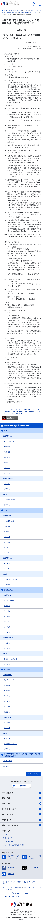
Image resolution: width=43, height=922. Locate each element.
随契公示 (7, 462)
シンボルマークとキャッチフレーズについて (12, 888)
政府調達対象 (7, 436)
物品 (5, 431)
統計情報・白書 (7, 814)
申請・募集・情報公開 (10, 825)
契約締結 (6, 766)
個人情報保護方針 (30, 882)
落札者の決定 (7, 761)
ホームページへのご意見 (11, 896)
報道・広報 (6, 798)
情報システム (8, 590)
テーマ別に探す (7, 793)
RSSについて (28, 893)
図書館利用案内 (8, 841)
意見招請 (7, 452)
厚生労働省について (9, 809)
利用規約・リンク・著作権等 (12, 883)
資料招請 (7, 446)
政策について (7, 803)
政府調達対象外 (8, 478)
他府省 (5, 834)
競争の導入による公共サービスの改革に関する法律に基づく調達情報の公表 (23, 755)
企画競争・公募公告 (10, 500)
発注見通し (7, 738)
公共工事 (7, 669)
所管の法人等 (7, 838)
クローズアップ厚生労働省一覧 (13, 845)
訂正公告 (7, 473)
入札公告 (7, 457)
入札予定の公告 (9, 441)
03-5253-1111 (22, 914)
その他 (5, 494)
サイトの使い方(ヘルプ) (11, 893)
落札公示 (7, 468)
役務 (5, 510)
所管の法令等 (7, 820)
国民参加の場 (22, 786)
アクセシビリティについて (32, 887)
